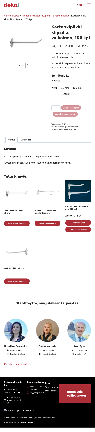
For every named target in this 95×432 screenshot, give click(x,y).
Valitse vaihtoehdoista (47, 223)
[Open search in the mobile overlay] (84, 5)
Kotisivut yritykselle (18, 422)
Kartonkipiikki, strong (14, 268)
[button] (22, 65)
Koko (54, 87)
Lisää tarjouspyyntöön (65, 114)
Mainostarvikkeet (30, 15)
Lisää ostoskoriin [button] (78, 223)
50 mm (65, 87)
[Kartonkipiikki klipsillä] (26, 42)
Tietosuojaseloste (34, 418)
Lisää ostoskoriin (71, 108)
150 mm (65, 93)
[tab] (22, 59)
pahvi (70, 129)
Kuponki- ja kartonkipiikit (55, 15)
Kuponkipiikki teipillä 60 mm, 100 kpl (76, 207)
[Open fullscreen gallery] (41, 60)
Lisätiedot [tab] (26, 139)
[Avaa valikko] (89, 5)
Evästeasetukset (48, 418)
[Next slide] (27, 65)
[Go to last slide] (19, 65)
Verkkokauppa (11, 15)
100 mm (77, 87)
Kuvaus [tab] (11, 139)
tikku (75, 129)
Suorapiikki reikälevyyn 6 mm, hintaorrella (46, 211)
